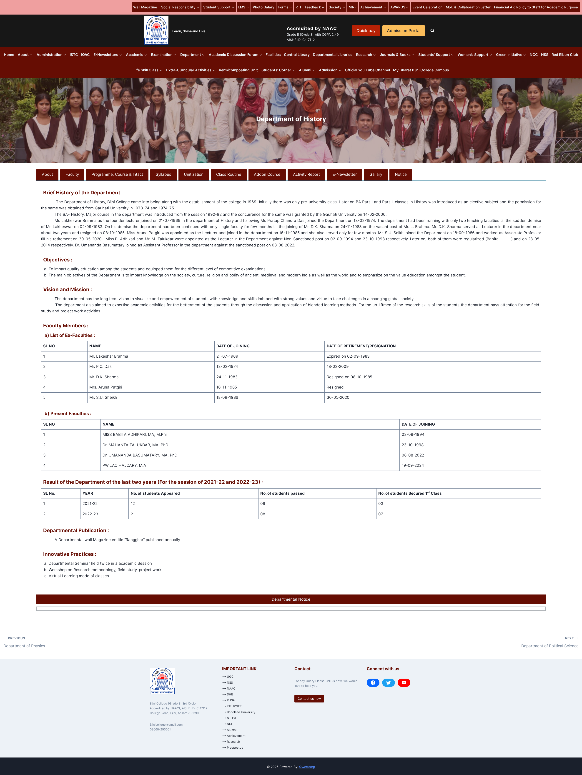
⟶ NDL (227, 724)
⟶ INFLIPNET (232, 706)
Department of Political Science (550, 642)
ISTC (74, 54)
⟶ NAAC (228, 688)
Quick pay (366, 30)
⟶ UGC (227, 676)
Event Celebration (427, 7)
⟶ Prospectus (232, 747)
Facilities (273, 54)
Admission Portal (403, 30)
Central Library (297, 54)
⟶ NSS (227, 682)
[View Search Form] (432, 31)
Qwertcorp (307, 767)
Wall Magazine (145, 7)
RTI (298, 7)
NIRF (352, 7)
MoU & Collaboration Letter (468, 7)
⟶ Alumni (229, 730)
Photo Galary (263, 7)
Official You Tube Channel (367, 70)
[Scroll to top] (573, 757)
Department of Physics (24, 642)
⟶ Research (231, 741)
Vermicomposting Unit (238, 70)
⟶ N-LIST (229, 718)
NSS (544, 54)
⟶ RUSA (228, 700)
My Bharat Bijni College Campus (421, 70)
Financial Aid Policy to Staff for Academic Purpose (536, 7)
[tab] (47, 175)
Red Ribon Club (565, 54)
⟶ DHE (227, 694)
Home (9, 54)
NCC (534, 54)
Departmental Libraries (332, 54)
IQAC (85, 54)
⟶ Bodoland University (238, 712)
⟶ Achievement (234, 735)
